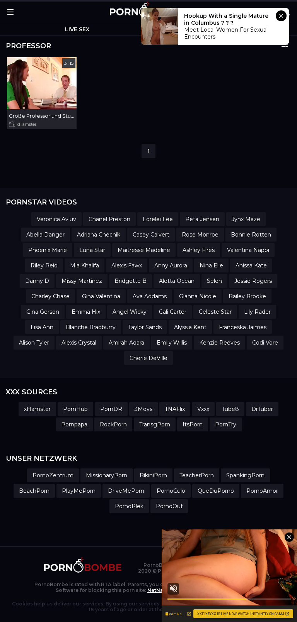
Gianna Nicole (197, 296)
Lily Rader (257, 311)
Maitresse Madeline (144, 250)
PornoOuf (169, 506)
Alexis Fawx (126, 265)
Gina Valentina (101, 296)
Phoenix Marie (47, 250)
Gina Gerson (42, 311)
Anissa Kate (251, 265)
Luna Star (92, 250)
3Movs (143, 409)
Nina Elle (211, 265)
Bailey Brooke (247, 296)
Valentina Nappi (248, 250)
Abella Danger (45, 234)
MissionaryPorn (106, 475)
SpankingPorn (245, 475)
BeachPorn (34, 490)
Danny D (37, 280)
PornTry (225, 424)
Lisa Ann (42, 327)
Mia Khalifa (84, 265)
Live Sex (77, 29)
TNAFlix (175, 409)
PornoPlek (129, 506)
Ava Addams (150, 296)
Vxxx (203, 409)
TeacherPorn (196, 475)
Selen (214, 280)
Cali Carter (172, 311)
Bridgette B (130, 280)
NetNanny (159, 590)
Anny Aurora (170, 265)
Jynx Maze (246, 219)
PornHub (75, 409)
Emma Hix (86, 311)
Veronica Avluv (56, 219)
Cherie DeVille (148, 358)
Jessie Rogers (253, 280)
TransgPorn (154, 424)
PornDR (111, 409)
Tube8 (230, 409)
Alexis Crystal (78, 342)
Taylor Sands (145, 327)
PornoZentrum (52, 475)
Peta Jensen (202, 219)
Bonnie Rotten (251, 234)
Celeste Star (215, 311)
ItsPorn (193, 424)
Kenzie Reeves (219, 342)
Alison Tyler (34, 342)
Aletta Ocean (177, 280)
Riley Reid (44, 265)
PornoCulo (171, 490)
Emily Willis (172, 342)
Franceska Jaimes (242, 327)
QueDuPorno (216, 490)
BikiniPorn (153, 475)
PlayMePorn (79, 490)
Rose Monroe (200, 234)
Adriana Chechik (98, 234)
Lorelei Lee (158, 219)
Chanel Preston (109, 219)
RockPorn (113, 424)
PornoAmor (262, 490)
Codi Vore (265, 342)
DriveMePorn (126, 490)
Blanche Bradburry (91, 327)
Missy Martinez (81, 280)
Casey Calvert (151, 234)
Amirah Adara (126, 342)
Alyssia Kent (190, 327)
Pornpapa (74, 424)
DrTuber (262, 409)
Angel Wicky (130, 311)
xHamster (26, 124)
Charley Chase (50, 296)
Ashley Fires (199, 250)
